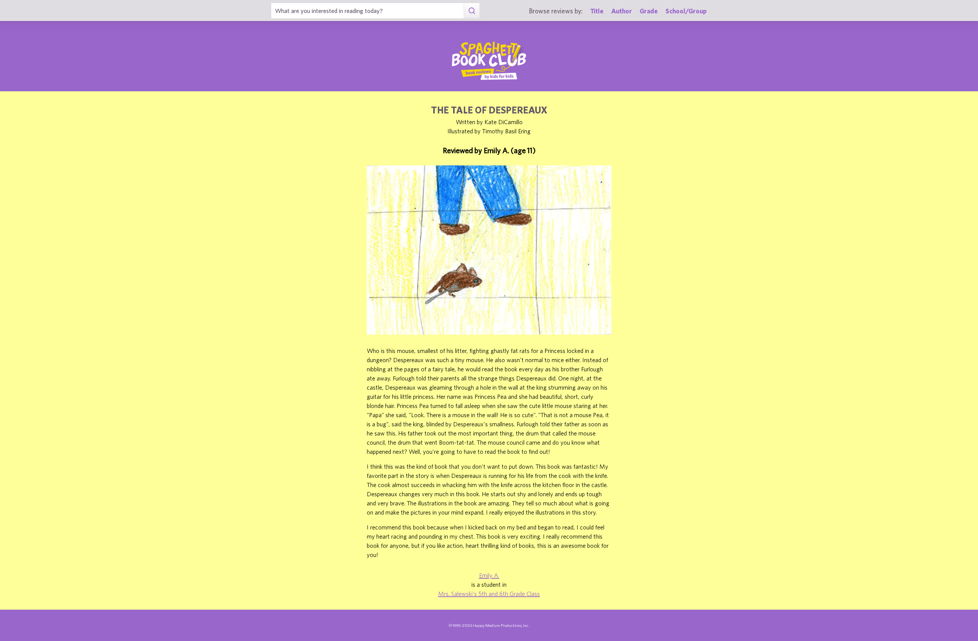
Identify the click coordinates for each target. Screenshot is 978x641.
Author (621, 11)
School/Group (686, 11)
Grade (649, 11)
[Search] (471, 10)
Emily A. (489, 575)
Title (597, 11)
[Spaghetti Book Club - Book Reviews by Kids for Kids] (489, 61)
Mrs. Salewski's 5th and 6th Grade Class (489, 593)
